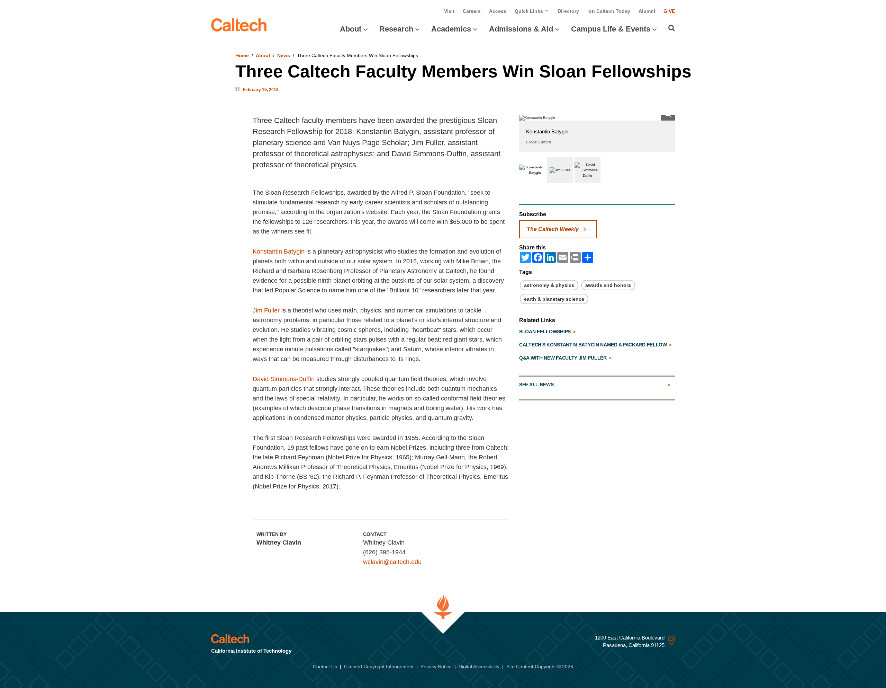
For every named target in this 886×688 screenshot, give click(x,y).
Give (669, 11)
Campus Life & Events (610, 29)
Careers (472, 11)
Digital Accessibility (479, 666)
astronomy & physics (549, 285)
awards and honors (608, 285)
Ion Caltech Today (608, 11)
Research (396, 29)
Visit (449, 11)
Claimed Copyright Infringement (379, 666)
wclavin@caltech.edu (392, 561)
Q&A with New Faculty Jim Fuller (563, 358)
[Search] (671, 28)
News (283, 55)
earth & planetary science (554, 299)
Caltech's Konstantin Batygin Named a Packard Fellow (593, 344)
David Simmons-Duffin (284, 379)
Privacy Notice (436, 666)
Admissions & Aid (521, 29)
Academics (451, 29)
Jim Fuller (266, 310)
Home (242, 55)
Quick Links (529, 11)
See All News (536, 384)
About (350, 29)
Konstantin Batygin (279, 251)
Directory (568, 11)
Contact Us (325, 666)
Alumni (647, 11)
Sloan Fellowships (545, 331)
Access (497, 11)
